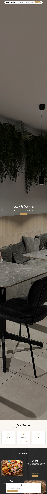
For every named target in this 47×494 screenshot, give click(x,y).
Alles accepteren (12, 490)
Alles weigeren (34, 490)
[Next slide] (45, 210)
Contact (31, 2)
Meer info (32, 485)
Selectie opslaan (23, 490)
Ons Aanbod (21, 2)
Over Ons (27, 2)
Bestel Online (38, 2)
